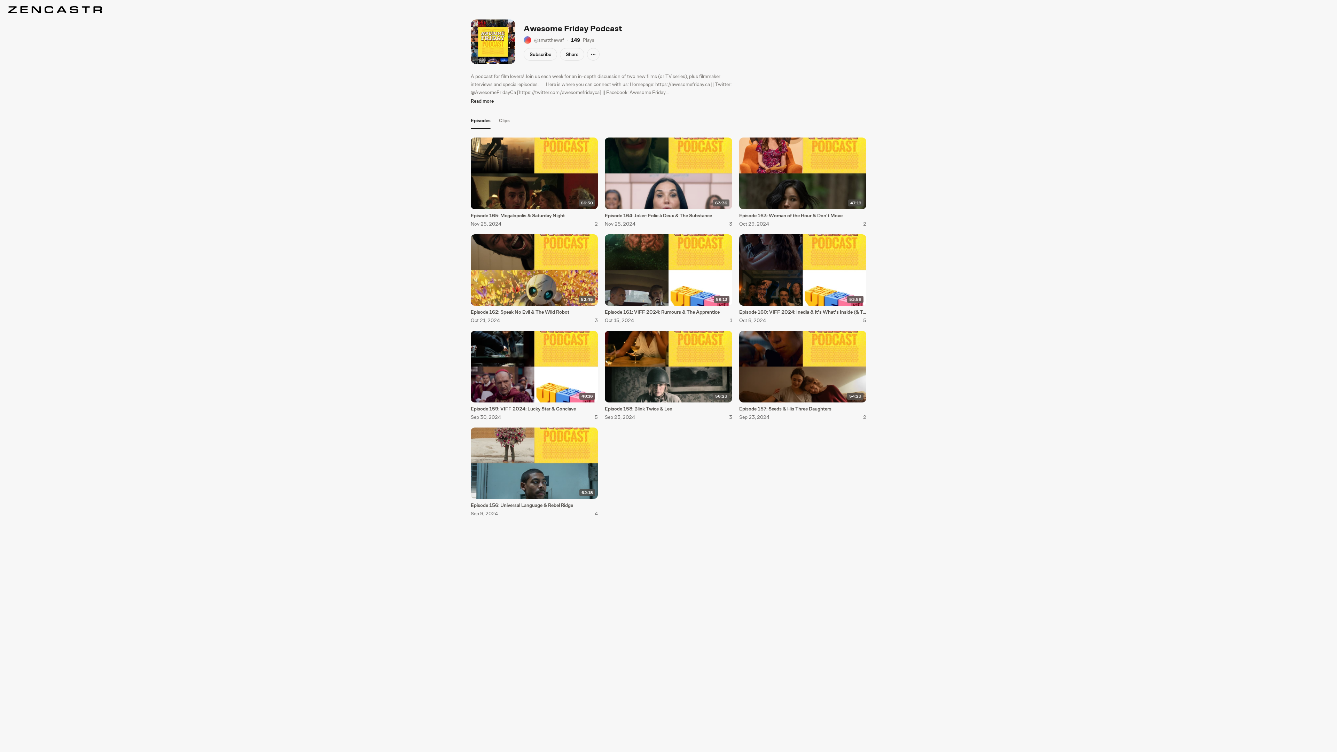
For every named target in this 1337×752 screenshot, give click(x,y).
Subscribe (540, 54)
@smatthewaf (549, 40)
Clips (504, 120)
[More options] (593, 54)
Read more (482, 101)
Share (572, 54)
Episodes (481, 120)
